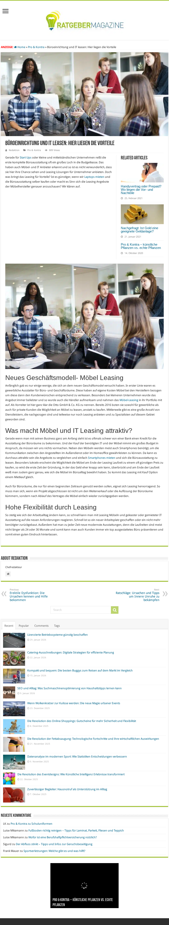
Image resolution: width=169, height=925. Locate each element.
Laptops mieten (94, 176)
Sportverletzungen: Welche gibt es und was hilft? (54, 851)
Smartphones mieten (102, 457)
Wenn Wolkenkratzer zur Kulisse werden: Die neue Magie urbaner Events (73, 703)
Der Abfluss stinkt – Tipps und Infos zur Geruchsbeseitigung (54, 844)
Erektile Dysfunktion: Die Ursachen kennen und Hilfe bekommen (29, 595)
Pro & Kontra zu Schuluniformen (31, 823)
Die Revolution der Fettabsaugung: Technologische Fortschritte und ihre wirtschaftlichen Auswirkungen (93, 738)
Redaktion (14, 150)
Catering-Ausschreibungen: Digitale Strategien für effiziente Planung (70, 652)
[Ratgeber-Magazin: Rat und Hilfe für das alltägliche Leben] (84, 19)
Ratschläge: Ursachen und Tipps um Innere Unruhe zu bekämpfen (137, 595)
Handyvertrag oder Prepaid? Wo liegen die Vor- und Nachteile (141, 189)
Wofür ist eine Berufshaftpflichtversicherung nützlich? (62, 837)
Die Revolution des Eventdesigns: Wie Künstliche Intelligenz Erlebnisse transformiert (71, 774)
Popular (24, 625)
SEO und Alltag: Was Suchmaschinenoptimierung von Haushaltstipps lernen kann (69, 688)
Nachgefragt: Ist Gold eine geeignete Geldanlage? (139, 229)
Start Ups (25, 157)
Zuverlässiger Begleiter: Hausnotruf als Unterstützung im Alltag (67, 789)
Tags (57, 625)
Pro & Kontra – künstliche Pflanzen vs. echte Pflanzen (141, 246)
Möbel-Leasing (128, 400)
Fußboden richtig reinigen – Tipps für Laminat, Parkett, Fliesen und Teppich (76, 830)
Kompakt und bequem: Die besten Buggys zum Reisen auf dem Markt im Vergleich (80, 670)
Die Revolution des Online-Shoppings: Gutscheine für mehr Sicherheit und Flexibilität (81, 721)
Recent (8, 625)
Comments (41, 625)
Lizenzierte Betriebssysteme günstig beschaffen (57, 634)
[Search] (114, 610)
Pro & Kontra (36, 47)
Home (21, 47)
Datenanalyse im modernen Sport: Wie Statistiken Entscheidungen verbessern (77, 756)
